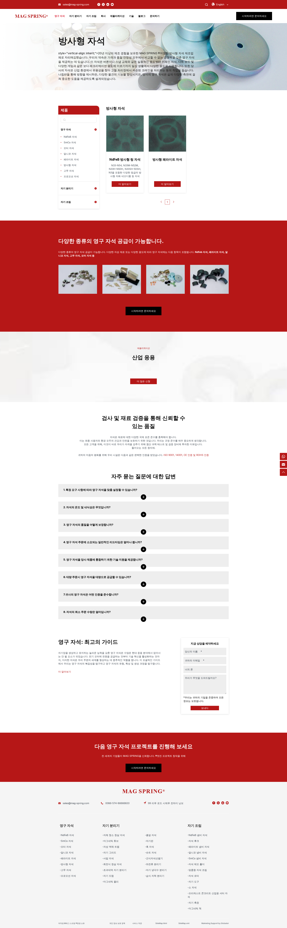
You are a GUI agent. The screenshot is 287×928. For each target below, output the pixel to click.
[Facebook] (98, 4)
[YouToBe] (112, 4)
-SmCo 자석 (66, 840)
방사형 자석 (70, 165)
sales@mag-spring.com (76, 4)
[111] (283, 456)
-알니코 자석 (67, 852)
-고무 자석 (65, 869)
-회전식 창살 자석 (112, 864)
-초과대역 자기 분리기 (114, 869)
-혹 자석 (149, 846)
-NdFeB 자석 (67, 835)
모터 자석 (69, 148)
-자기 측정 (193, 902)
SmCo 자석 (70, 142)
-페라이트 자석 (68, 858)
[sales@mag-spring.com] (283, 464)
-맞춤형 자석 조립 (197, 869)
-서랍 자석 (108, 858)
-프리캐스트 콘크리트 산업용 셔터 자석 (208, 895)
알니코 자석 (70, 153)
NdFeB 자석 (70, 136)
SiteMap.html (161, 923)
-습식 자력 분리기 (154, 875)
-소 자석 (192, 887)
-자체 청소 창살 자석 (113, 835)
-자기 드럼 (108, 875)
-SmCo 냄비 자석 (197, 858)
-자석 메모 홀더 (196, 864)
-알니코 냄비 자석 (197, 852)
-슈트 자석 (150, 852)
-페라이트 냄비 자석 (198, 846)
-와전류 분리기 (153, 864)
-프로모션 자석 (68, 875)
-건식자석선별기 (154, 858)
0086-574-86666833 (117, 803)
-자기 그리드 (109, 852)
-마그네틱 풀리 (110, 881)
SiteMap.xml (183, 923)
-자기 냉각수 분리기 (156, 869)
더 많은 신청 (143, 381)
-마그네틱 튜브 (110, 840)
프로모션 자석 (71, 176)
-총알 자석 (150, 835)
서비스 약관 (137, 923)
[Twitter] (103, 4)
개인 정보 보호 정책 (117, 923)
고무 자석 (69, 170)
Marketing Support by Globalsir (215, 923)
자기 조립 (66, 201)
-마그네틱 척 (194, 908)
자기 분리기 (67, 188)
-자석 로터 (193, 875)
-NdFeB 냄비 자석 (197, 835)
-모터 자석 (65, 846)
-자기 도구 (193, 881)
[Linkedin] (107, 4)
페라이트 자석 (71, 159)
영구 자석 (66, 129)
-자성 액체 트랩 (110, 846)
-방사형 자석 (67, 864)
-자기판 (149, 840)
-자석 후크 (193, 840)
